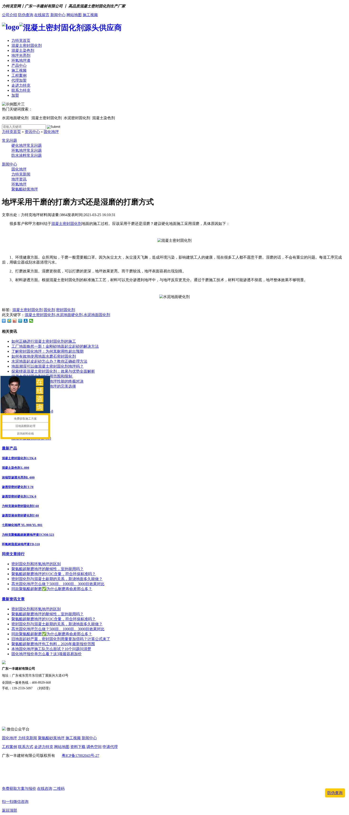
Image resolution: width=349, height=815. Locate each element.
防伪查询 (25, 15)
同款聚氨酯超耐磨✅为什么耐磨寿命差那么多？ (51, 589)
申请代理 (110, 747)
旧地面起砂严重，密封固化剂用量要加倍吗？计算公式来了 (60, 639)
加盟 (15, 95)
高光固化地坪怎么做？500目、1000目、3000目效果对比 (57, 584)
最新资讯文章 (13, 599)
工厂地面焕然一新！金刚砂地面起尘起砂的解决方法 (55, 346)
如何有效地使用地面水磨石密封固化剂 (43, 356)
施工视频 (90, 15)
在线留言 (41, 15)
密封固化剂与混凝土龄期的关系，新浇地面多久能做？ (57, 579)
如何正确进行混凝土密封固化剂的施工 (43, 341)
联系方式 (25, 747)
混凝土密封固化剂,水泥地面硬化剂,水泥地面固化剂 (67, 315)
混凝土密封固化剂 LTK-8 (19, 458)
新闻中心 (58, 15)
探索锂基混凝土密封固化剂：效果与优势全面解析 (53, 371)
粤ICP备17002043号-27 (80, 755)
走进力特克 (20, 85)
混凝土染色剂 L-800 (15, 467)
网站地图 (74, 15)
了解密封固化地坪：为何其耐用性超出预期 (47, 351)
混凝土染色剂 (22, 50)
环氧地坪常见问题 (26, 150)
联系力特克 (20, 90)
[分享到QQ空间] (9, 321)
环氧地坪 (19, 184)
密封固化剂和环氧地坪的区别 (36, 564)
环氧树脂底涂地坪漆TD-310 (21, 544)
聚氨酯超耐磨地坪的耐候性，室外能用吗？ (47, 569)
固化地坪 (51, 132)
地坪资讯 (19, 179)
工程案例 (19, 75)
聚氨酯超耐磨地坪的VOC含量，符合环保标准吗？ (53, 574)
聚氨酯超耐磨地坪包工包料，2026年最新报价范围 (53, 644)
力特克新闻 (20, 174)
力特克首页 (20, 40)
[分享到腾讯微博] (20, 321)
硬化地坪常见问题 (26, 145)
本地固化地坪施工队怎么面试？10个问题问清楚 (51, 649)
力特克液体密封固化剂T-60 (20, 506)
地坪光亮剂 (20, 55)
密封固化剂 (65, 310)
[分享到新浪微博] (15, 321)
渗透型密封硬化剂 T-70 (17, 487)
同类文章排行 (13, 554)
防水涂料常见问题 (26, 155)
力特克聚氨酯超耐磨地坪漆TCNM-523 (28, 534)
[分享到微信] (31, 321)
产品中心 (19, 65)
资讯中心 (32, 132)
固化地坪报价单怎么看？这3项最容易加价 (46, 654)
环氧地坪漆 (20, 60)
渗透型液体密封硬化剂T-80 (20, 515)
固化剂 (49, 310)
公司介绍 (9, 15)
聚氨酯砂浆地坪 (24, 189)
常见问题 (9, 140)
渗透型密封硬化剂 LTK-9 (19, 496)
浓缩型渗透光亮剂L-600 (18, 477)
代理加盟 (19, 80)
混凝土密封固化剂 (26, 45)
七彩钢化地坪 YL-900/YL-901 (22, 525)
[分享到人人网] (26, 321)
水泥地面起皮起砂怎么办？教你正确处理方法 (49, 361)
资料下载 (77, 747)
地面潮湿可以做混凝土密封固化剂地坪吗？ (47, 366)
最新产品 (9, 448)
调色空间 (94, 747)
